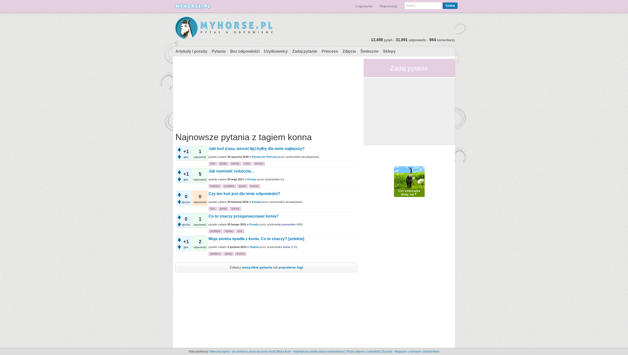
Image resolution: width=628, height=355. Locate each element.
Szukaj (450, 5)
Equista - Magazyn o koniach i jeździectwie (410, 351)
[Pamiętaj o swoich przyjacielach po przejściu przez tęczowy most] (409, 181)
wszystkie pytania (257, 267)
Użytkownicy (276, 51)
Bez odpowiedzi (245, 51)
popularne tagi (291, 267)
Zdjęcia (349, 51)
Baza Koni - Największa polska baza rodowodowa (310, 351)
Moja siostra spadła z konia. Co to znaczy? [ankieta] (256, 239)
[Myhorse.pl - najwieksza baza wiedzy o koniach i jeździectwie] (224, 28)
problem (229, 185)
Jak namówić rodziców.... (231, 171)
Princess (330, 51)
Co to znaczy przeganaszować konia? (244, 216)
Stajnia (254, 246)
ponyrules (289, 224)
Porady (251, 179)
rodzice (214, 185)
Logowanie (363, 6)
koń (212, 163)
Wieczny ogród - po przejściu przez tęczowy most (242, 351)
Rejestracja (388, 6)
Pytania (219, 51)
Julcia (286, 246)
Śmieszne (369, 51)
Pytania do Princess (264, 156)
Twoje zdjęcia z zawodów (363, 351)
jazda (223, 163)
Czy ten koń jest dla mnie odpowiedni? (244, 194)
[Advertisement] (266, 93)
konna (235, 163)
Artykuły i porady (191, 51)
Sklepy (389, 51)
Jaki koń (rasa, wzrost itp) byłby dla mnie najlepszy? (257, 149)
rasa (246, 163)
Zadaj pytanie (304, 51)
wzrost (259, 163)
